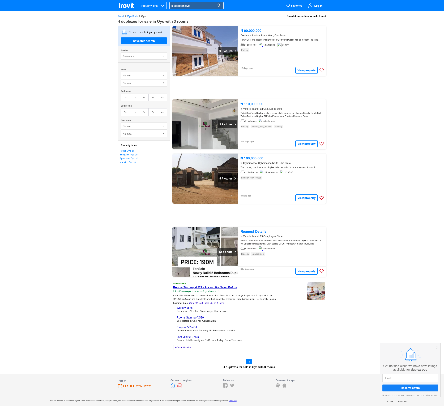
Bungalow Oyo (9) (129, 154)
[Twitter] (232, 386)
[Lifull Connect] (134, 387)
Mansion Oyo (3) (128, 162)
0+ (125, 97)
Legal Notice (425, 395)
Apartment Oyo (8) (129, 158)
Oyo (143, 16)
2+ (144, 97)
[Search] (218, 5)
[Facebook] (225, 386)
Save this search (144, 41)
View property (306, 70)
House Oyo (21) (127, 150)
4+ (162, 97)
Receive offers (410, 388)
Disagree (402, 401)
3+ (153, 97)
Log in (318, 6)
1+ (134, 97)
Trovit (121, 16)
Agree (390, 401)
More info (233, 400)
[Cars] (179, 386)
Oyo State (132, 16)
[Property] (173, 386)
